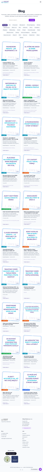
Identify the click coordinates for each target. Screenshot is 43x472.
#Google (35, 110)
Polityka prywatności (26, 435)
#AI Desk (25, 72)
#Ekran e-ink (14, 27)
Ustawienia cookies (26, 447)
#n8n (20, 27)
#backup (21, 37)
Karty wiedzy (25, 443)
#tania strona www (7, 35)
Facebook (24, 433)
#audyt (4, 147)
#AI (3, 72)
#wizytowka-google (32, 111)
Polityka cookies (25, 442)
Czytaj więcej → (6, 75)
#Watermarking (5, 111)
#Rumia (38, 35)
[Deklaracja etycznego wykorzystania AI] (14, 459)
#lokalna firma (31, 35)
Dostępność (25, 445)
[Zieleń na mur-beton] (7, 459)
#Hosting (17, 32)
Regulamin (24, 440)
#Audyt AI (14, 35)
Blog (23, 438)
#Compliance (37, 27)
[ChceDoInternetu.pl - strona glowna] (5, 2)
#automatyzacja (7, 27)
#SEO (20, 35)
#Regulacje (13, 110)
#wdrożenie (25, 27)
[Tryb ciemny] (22, 470)
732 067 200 (3, 436)
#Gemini (32, 110)
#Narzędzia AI (11, 72)
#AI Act (31, 27)
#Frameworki (6, 72)
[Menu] (40, 1)
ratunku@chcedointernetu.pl (6, 438)
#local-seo (25, 35)
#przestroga (34, 32)
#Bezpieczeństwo (10, 32)
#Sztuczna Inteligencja (25, 32)
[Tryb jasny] (20, 470)
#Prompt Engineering (27, 149)
